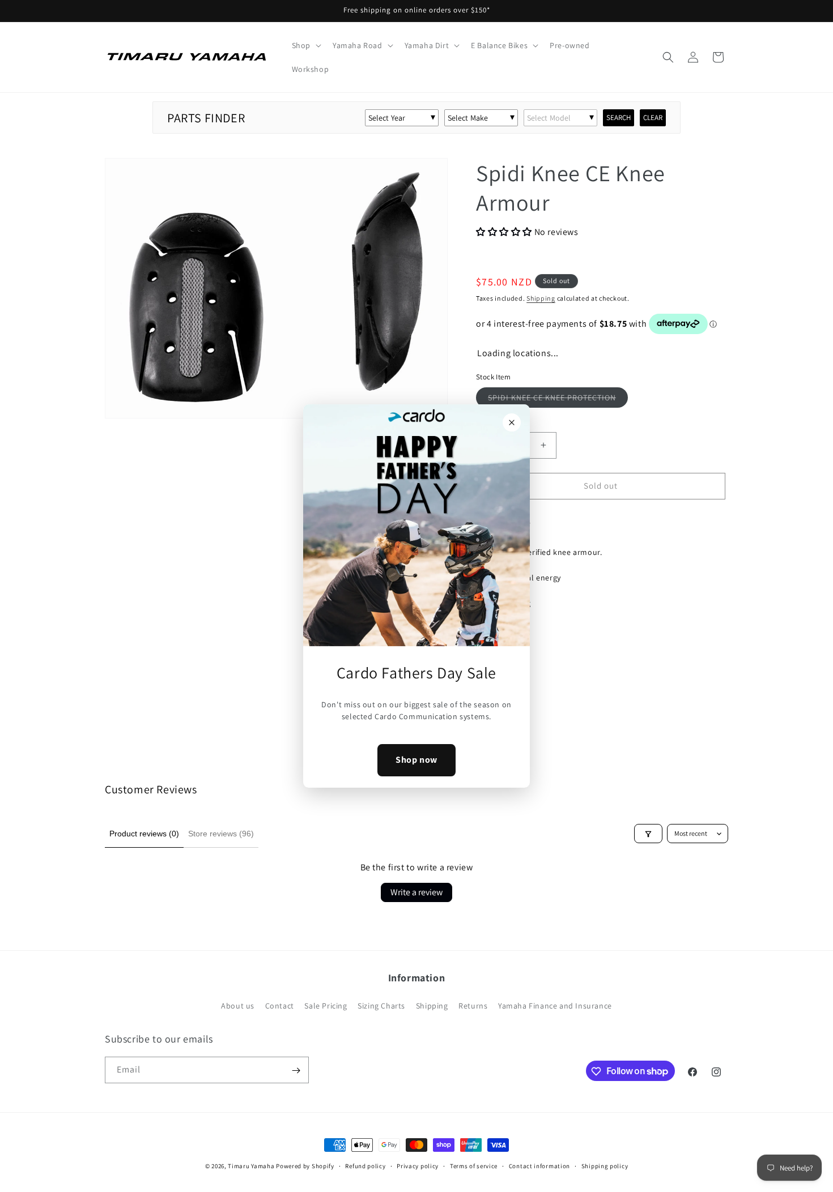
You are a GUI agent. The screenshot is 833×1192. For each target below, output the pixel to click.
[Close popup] (512, 422)
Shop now (416, 760)
